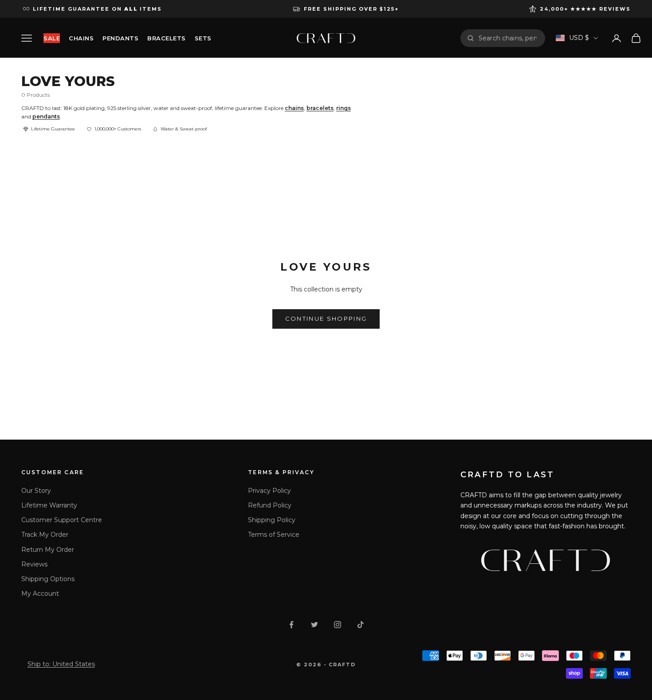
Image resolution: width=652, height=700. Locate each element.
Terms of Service (273, 535)
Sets (203, 38)
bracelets (320, 108)
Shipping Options (48, 579)
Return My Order (47, 550)
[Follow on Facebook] (291, 624)
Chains (81, 38)
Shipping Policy (271, 520)
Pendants (120, 38)
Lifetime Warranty (49, 505)
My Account (40, 594)
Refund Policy (269, 505)
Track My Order (44, 535)
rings (343, 108)
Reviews (34, 564)
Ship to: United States (61, 664)
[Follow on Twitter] (314, 624)
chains (294, 108)
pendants (46, 116)
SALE (51, 38)
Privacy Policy (269, 491)
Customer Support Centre (61, 520)
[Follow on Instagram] (337, 624)
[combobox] (508, 38)
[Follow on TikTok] (360, 624)
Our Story (36, 491)
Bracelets (166, 38)
